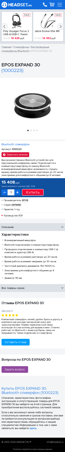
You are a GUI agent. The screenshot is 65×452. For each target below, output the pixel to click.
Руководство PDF (13, 215)
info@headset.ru (55, 442)
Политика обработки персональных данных (32, 449)
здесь (33, 428)
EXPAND (16, 204)
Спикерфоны (21, 47)
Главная (6, 47)
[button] (4, 26)
